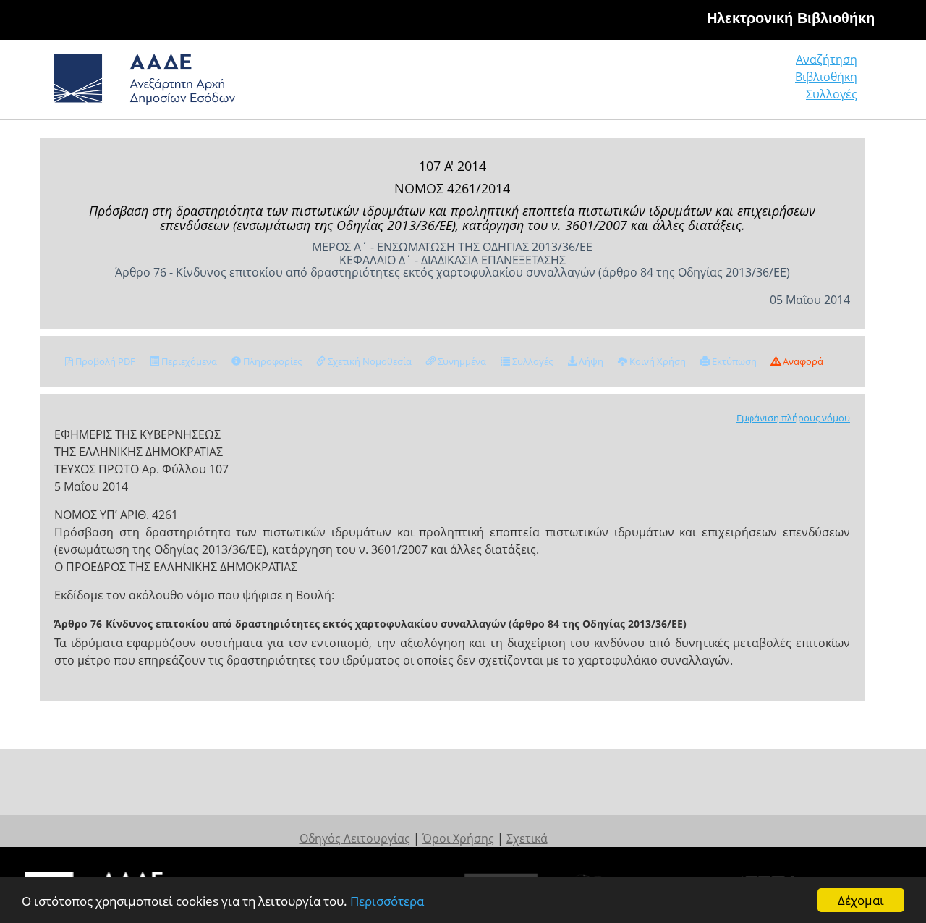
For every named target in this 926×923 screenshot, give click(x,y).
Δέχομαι (861, 900)
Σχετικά (527, 838)
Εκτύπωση (733, 361)
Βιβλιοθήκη (826, 77)
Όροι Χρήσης (458, 838)
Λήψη (590, 361)
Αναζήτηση (826, 59)
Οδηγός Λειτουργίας (355, 838)
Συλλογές (831, 94)
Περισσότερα (387, 901)
